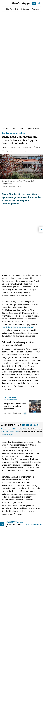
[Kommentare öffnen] (41, 229)
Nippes (20, 128)
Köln (13, 128)
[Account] (39, 3)
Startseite (5, 128)
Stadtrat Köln (30, 425)
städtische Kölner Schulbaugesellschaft (18, 327)
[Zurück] (3, 9)
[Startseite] (20, 3)
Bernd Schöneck (9, 147)
